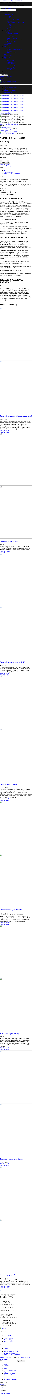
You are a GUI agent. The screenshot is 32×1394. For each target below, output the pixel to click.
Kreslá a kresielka (9, 1338)
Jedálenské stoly (11, 62)
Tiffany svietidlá (11, 52)
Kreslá (9, 35)
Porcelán (9, 25)
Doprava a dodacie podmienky (12, 1354)
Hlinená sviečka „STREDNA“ (11, 910)
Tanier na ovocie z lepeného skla (11, 1159)
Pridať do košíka (5, 162)
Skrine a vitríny (11, 41)
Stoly (5, 59)
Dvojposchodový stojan (8, 784)
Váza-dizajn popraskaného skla (11, 1275)
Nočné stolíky (11, 65)
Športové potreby (8, 55)
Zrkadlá (6, 71)
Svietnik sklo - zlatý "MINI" (8, 133)
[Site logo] (8, 8)
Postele (6, 54)
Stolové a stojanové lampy (14, 49)
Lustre (9, 48)
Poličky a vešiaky (12, 38)
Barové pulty (10, 60)
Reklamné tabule (12, 27)
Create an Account (5, 1393)
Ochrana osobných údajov (11, 1351)
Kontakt (6, 1348)
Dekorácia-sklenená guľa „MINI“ (12, 662)
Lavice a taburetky (12, 37)
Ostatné (6, 44)
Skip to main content (16, 0)
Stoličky (9, 43)
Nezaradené (7, 30)
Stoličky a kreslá (8, 1341)
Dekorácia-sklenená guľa (9, 541)
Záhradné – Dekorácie (10, 70)
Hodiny (9, 18)
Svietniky (9, 51)
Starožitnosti (7, 57)
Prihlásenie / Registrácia (10, 1379)
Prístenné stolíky (11, 68)
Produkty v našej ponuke (11, 1353)
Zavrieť (2, 1384)
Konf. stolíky (10, 63)
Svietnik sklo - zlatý (5, 129)
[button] (4, 432)
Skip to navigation (5, 0)
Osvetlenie (7, 46)
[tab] (5, 170)
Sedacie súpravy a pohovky (15, 40)
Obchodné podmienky (10, 1350)
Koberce (9, 21)
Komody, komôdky (12, 33)
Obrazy (9, 24)
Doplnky (9, 16)
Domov (2, 124)
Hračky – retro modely (13, 19)
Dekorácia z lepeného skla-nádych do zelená (16, 416)
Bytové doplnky (8, 14)
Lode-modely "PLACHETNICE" (16, 22)
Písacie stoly (10, 67)
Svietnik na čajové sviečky (9, 1034)
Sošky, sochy (10, 29)
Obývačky (6, 32)
